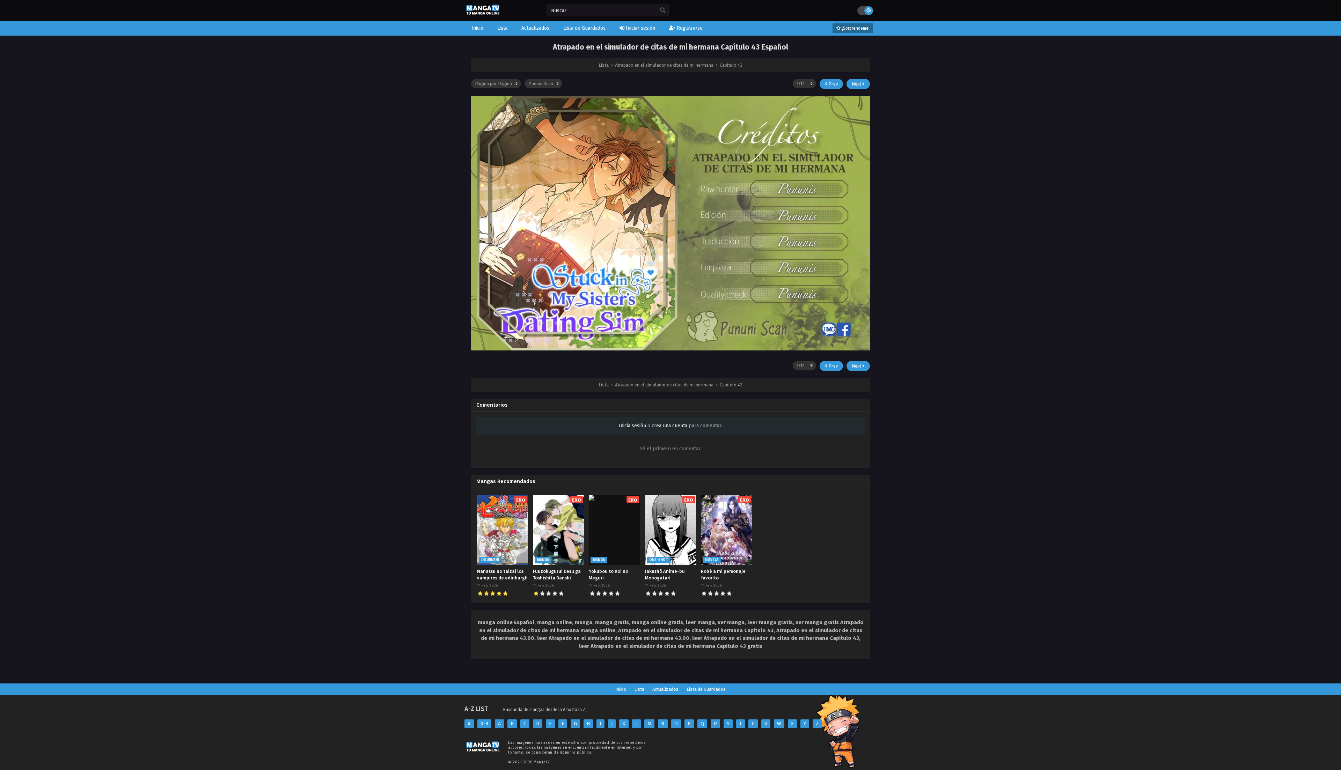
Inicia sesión (632, 426)
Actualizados (665, 689)
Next (857, 84)
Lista (639, 689)
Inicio (620, 689)
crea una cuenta (669, 426)
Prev (832, 84)
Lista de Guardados (706, 689)
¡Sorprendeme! (855, 28)
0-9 (484, 724)
